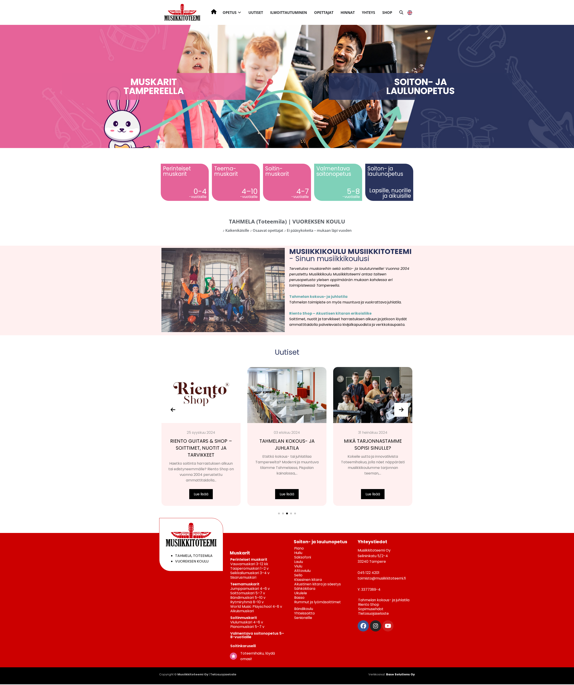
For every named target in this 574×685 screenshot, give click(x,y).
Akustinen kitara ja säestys (317, 584)
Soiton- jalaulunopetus (385, 171)
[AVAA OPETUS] (239, 12)
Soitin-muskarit (277, 171)
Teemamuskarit (244, 584)
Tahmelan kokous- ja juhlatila (318, 296)
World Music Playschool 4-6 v (256, 606)
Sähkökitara (304, 588)
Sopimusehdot (370, 609)
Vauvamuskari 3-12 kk (249, 564)
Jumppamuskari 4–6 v (250, 588)
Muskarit (240, 553)
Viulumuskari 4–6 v (246, 622)
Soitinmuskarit (243, 617)
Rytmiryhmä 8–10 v (247, 602)
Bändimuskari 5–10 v (247, 597)
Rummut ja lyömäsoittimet (317, 602)
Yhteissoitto (304, 613)
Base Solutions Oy (400, 674)
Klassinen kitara (308, 579)
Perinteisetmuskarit (177, 171)
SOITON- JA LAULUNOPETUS (420, 86)
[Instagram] (375, 625)
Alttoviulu (302, 570)
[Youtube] (388, 625)
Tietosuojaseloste (373, 613)
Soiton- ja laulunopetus (320, 542)
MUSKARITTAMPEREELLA (154, 86)
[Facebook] (363, 625)
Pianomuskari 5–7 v (247, 626)
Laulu (298, 561)
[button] (279, 513)
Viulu (298, 566)
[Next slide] (401, 410)
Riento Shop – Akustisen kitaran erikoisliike (330, 313)
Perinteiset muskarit (248, 559)
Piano (299, 548)
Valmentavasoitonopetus (333, 171)
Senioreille (303, 617)
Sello (298, 575)
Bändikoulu (303, 608)
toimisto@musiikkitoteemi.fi (382, 578)
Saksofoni (302, 557)
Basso (299, 597)
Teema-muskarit (226, 171)
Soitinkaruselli (243, 645)
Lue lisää (201, 494)
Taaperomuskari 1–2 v (249, 568)
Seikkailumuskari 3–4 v (250, 572)
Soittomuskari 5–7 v (247, 593)
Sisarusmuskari (243, 577)
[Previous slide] (173, 410)
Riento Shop (368, 604)
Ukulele (300, 593)
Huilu (298, 552)
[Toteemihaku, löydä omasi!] (233, 656)
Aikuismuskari (242, 611)
